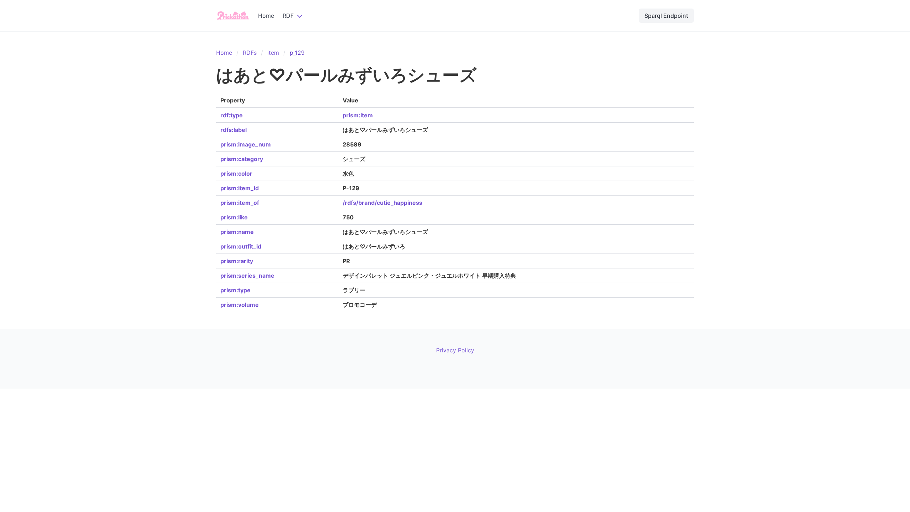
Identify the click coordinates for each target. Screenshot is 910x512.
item (273, 52)
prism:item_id (239, 188)
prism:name (237, 231)
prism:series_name (247, 275)
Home (266, 15)
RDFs (250, 52)
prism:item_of (239, 202)
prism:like (234, 217)
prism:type (235, 290)
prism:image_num (245, 144)
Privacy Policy (455, 350)
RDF (288, 15)
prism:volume (239, 304)
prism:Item (358, 115)
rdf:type (231, 115)
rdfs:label (233, 129)
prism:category (241, 158)
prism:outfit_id (240, 246)
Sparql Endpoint (666, 15)
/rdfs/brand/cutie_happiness (382, 202)
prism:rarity (236, 261)
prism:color (236, 173)
